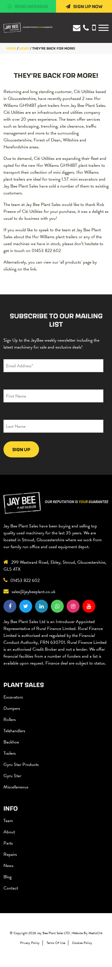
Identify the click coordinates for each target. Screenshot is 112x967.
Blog (7, 876)
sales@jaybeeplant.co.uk (33, 591)
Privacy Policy (30, 942)
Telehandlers (14, 730)
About (9, 831)
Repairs (10, 854)
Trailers (9, 753)
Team (8, 820)
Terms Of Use (56, 942)
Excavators (13, 697)
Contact (10, 888)
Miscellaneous (15, 787)
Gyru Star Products (21, 764)
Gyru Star (12, 775)
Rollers (9, 719)
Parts (8, 843)
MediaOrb (95, 933)
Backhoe (11, 742)
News (8, 865)
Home (11, 48)
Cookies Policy (82, 942)
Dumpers (11, 708)
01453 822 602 (25, 580)
